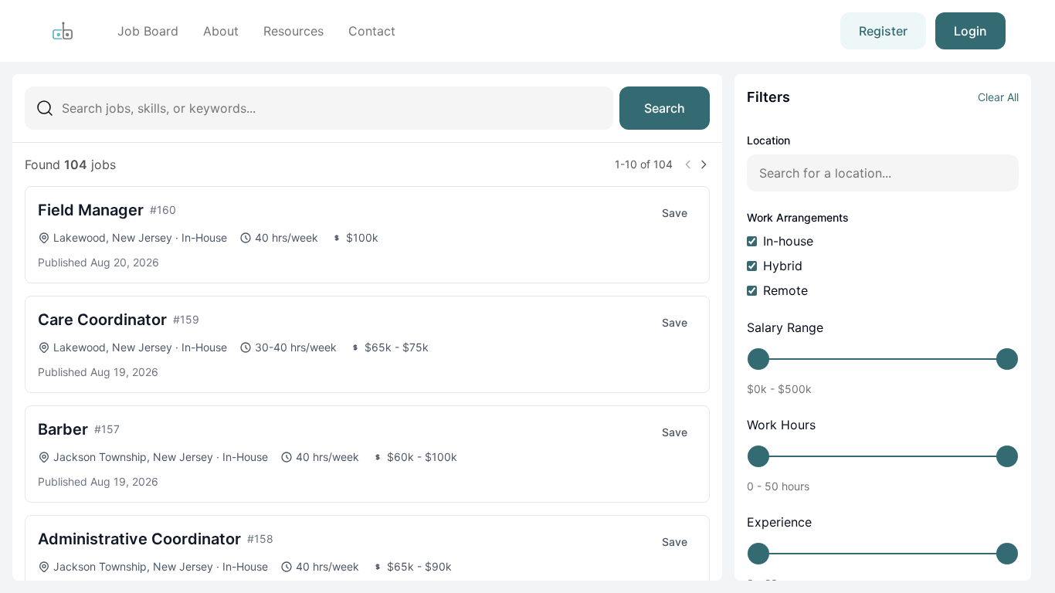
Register (883, 31)
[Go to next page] (703, 164)
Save (674, 212)
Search (664, 108)
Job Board (147, 31)
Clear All (998, 96)
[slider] (758, 359)
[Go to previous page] (688, 164)
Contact (371, 31)
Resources (293, 31)
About (221, 31)
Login (970, 31)
